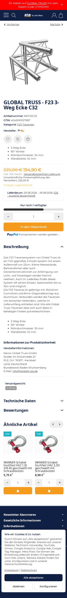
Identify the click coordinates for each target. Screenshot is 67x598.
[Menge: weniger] (8, 217)
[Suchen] (13, 15)
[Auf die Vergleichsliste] (18, 139)
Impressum (11, 570)
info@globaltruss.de (25, 371)
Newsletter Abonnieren (20, 514)
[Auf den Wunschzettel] (8, 139)
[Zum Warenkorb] (60, 15)
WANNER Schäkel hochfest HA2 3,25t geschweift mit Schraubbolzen (47, 466)
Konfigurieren (48, 586)
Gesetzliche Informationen (22, 520)
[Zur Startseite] (33, 15)
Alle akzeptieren (33, 577)
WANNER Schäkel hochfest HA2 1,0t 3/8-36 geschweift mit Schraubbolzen (18, 466)
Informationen (14, 526)
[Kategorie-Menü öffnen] (6, 14)
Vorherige (13, 24)
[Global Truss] (22, 130)
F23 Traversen (25, 124)
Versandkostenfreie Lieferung (42, 174)
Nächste (55, 24)
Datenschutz (29, 570)
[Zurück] (52, 424)
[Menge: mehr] (58, 217)
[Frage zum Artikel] (28, 139)
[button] (33, 246)
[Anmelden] (54, 15)
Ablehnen (18, 586)
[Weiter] (59, 424)
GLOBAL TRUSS (37, 3)
